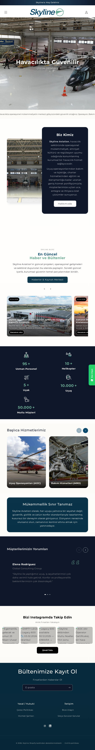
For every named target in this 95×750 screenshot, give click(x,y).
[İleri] (50, 288)
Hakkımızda (65, 203)
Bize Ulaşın (68, 710)
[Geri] (44, 288)
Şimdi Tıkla (47, 650)
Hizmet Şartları (26, 716)
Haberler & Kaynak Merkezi (47, 279)
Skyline (26, 743)
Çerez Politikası (25, 710)
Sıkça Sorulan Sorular (69, 716)
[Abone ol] (69, 687)
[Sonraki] (85, 430)
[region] (47, 316)
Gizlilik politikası (72, 743)
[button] (6, 12)
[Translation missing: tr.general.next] (85, 550)
